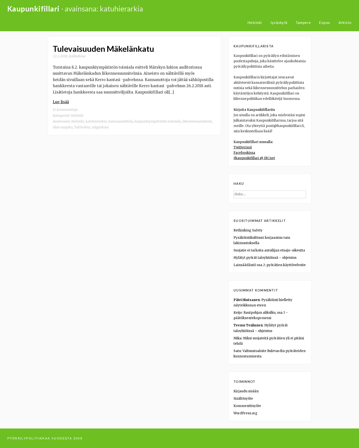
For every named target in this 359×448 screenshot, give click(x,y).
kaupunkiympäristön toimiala (157, 121)
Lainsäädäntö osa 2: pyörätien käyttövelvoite (269, 265)
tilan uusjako (63, 127)
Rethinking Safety (248, 230)
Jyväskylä (278, 22)
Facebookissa (244, 153)
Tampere (303, 22)
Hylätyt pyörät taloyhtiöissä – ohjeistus (264, 258)
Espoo (324, 22)
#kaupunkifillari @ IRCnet (254, 158)
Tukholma (82, 127)
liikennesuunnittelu (197, 121)
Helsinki (254, 22)
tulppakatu (100, 127)
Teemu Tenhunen (248, 325)
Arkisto (345, 22)
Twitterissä (242, 147)
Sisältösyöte (243, 398)
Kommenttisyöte (247, 406)
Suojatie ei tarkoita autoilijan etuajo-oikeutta (269, 250)
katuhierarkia (96, 121)
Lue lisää (61, 102)
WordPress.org (245, 413)
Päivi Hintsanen (246, 300)
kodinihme (77, 56)
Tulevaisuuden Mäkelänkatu (103, 48)
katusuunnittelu (120, 121)
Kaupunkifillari (33, 8)
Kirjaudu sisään (246, 391)
